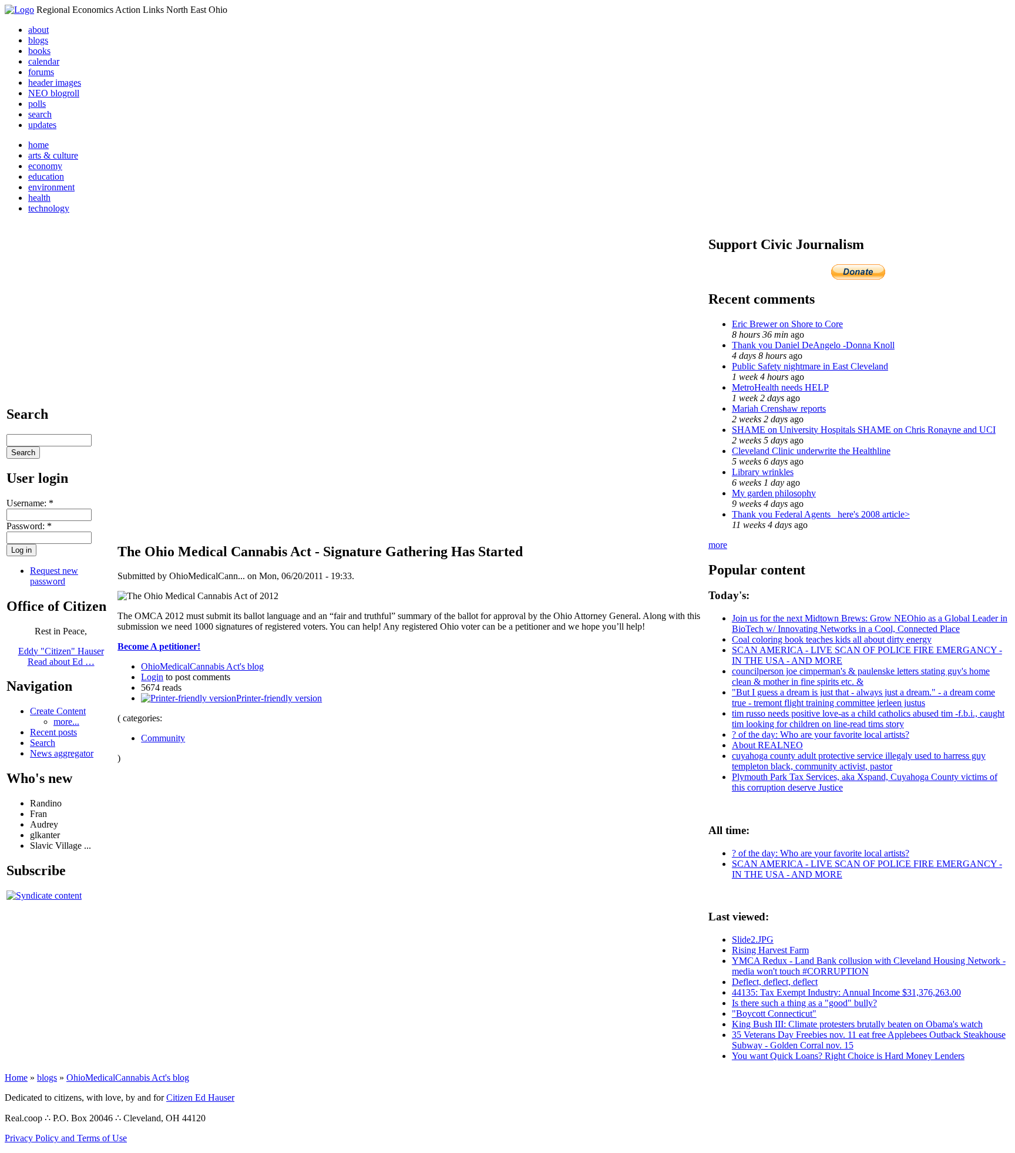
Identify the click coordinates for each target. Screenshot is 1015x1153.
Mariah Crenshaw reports (779, 409)
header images (54, 83)
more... (66, 722)
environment (51, 187)
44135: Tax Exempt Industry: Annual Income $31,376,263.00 (846, 992)
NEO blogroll (53, 93)
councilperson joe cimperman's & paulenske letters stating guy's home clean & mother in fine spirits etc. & (861, 676)
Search (42, 743)
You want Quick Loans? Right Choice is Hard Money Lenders (848, 1056)
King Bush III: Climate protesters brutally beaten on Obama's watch (857, 1024)
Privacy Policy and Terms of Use (66, 1138)
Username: (29, 503)
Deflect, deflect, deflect (775, 982)
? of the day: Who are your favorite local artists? (820, 734)
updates (42, 125)
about (38, 30)
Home (16, 1078)
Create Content (58, 711)
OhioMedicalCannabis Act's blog (202, 666)
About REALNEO (767, 745)
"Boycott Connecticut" (774, 1013)
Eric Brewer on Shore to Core (787, 324)
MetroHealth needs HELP (780, 387)
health (39, 198)
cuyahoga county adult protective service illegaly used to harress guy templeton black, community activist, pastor (859, 761)
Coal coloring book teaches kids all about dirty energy (832, 639)
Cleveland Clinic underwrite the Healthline (811, 451)
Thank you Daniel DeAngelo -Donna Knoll (813, 345)
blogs (38, 40)
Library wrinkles (763, 472)
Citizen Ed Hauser (200, 1097)
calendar (43, 61)
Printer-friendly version (279, 698)
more (717, 545)
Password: (29, 526)
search (40, 114)
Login (152, 677)
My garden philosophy (774, 493)
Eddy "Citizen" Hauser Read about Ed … (61, 656)
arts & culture (53, 155)
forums (41, 72)
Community (163, 738)
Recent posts (53, 732)
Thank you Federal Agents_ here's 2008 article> (821, 514)
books (39, 51)
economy (45, 166)
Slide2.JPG (753, 939)
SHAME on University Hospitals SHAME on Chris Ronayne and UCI (864, 430)
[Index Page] (19, 10)
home (38, 145)
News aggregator (61, 753)
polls (37, 104)
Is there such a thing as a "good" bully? (804, 1003)
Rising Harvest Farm (770, 950)
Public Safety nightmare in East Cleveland (810, 366)
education (46, 176)
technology (48, 208)
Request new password (54, 576)
